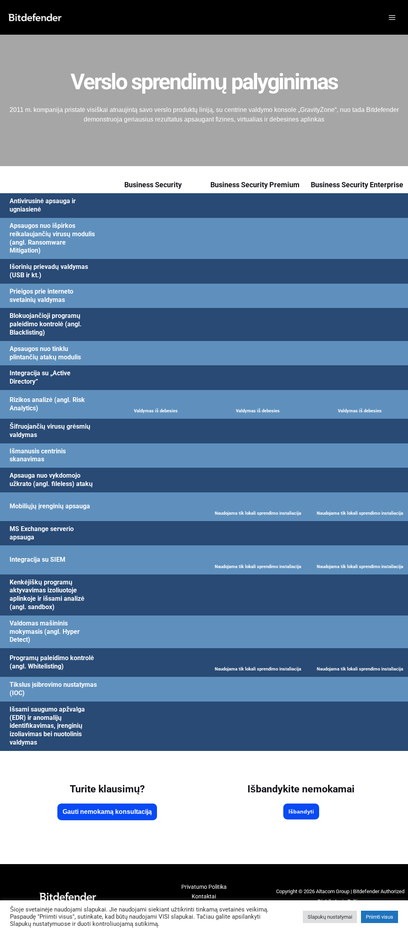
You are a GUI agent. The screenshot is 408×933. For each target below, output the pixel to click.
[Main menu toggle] (392, 17)
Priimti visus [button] (379, 917)
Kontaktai (204, 896)
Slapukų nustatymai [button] (330, 917)
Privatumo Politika (204, 887)
